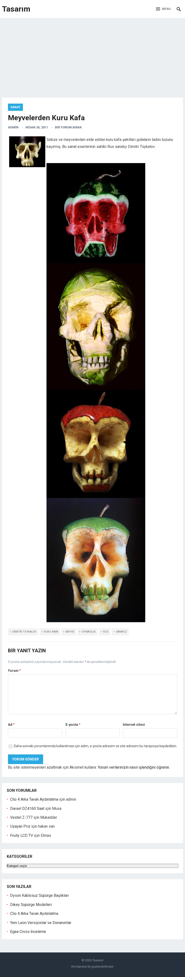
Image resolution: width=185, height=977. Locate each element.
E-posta (73, 724)
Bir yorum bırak (68, 127)
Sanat (15, 107)
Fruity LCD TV (21, 835)
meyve (70, 631)
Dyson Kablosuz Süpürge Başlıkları (39, 895)
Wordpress (79, 966)
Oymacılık (89, 631)
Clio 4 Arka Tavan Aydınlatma (34, 799)
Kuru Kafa (51, 631)
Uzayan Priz (20, 826)
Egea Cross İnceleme (28, 931)
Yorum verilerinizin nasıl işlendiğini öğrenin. (134, 767)
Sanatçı (121, 631)
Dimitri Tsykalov (24, 631)
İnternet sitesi (134, 724)
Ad (11, 724)
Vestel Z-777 (21, 817)
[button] (163, 9)
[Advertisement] (92, 54)
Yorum (14, 671)
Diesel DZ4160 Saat (27, 808)
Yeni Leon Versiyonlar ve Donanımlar (40, 922)
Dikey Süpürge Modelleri (31, 904)
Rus (105, 631)
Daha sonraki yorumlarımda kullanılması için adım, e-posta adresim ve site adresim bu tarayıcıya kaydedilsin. (95, 746)
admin (13, 127)
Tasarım (16, 8)
